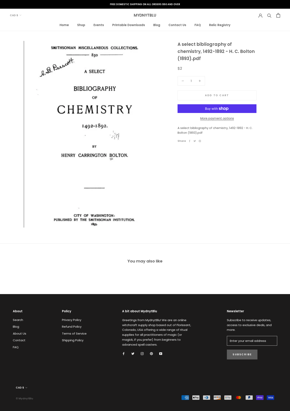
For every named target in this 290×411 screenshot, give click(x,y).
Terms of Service (74, 333)
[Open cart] (278, 15)
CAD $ (14, 15)
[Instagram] (142, 353)
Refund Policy (71, 326)
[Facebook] (189, 141)
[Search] (269, 15)
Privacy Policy (71, 320)
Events (99, 25)
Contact (19, 340)
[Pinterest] (200, 141)
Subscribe (242, 354)
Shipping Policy (72, 340)
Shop (81, 25)
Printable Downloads (128, 25)
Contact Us (177, 25)
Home (64, 25)
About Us (19, 333)
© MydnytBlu (24, 398)
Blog (156, 25)
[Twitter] (195, 141)
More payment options (217, 118)
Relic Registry (219, 25)
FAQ (198, 25)
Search (18, 320)
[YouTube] (160, 353)
